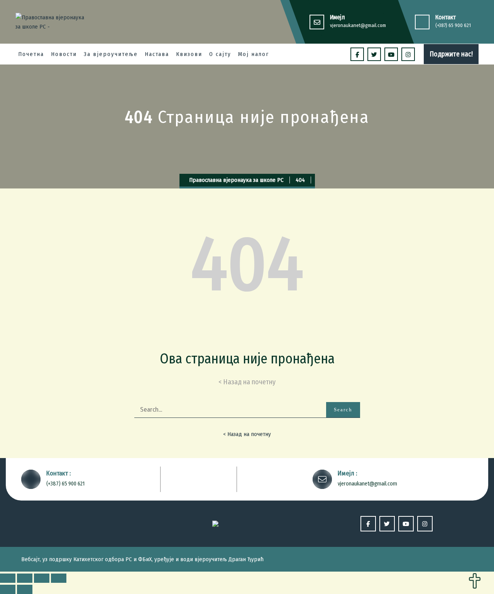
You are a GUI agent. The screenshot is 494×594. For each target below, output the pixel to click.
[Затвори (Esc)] (7, 578)
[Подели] (24, 578)
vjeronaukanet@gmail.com (358, 25)
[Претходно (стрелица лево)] (7, 589)
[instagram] (408, 54)
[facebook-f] (357, 54)
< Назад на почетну (247, 434)
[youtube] (391, 54)
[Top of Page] (474, 581)
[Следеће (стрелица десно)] (24, 589)
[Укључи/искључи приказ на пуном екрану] (41, 578)
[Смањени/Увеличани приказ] (58, 578)
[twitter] (374, 54)
